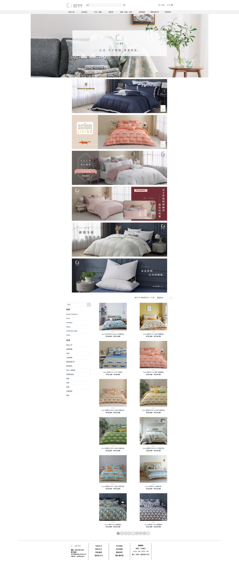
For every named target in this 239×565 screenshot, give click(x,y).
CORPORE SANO (71, 331)
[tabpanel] (119, 45)
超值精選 (142, 12)
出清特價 (168, 12)
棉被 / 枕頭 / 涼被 (126, 12)
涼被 (67, 353)
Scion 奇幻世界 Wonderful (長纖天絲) (113, 334)
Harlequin (69, 323)
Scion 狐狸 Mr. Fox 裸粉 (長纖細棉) (153, 372)
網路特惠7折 (154, 12)
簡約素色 (69, 366)
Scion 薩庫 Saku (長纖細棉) (113, 524)
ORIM (68, 335)
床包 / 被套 (98, 12)
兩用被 (111, 12)
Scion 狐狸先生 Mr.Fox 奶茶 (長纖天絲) (153, 410)
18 (136, 533)
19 (140, 533)
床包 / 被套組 (70, 370)
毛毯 (67, 383)
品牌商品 (84, 12)
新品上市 (69, 345)
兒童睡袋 (69, 391)
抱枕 (67, 395)
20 (144, 533)
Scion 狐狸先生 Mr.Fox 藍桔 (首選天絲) (112, 486)
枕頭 (67, 387)
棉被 (67, 378)
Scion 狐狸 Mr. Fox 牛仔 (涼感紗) (113, 372)
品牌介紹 (71, 12)
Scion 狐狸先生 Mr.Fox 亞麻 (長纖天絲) (112, 410)
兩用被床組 (70, 374)
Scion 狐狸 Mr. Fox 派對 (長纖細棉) (153, 334)
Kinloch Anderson (72, 314)
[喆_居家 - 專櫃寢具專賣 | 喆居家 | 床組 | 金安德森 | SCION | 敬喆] (74, 5)
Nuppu (68, 327)
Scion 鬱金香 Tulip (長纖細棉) (153, 524)
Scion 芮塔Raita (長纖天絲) (153, 486)
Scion (68, 318)
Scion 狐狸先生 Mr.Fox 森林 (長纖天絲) (112, 448)
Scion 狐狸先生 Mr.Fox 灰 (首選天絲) (153, 448)
